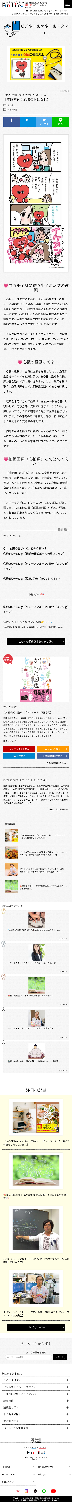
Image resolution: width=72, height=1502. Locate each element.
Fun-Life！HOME (36, 10)
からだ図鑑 (12, 109)
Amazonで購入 (52, 749)
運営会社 (42, 1474)
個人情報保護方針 (46, 1466)
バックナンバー (36, 1327)
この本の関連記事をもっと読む (36, 641)
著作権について (9, 1474)
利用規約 (6, 1466)
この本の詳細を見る (56, 763)
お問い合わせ (8, 1481)
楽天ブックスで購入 (19, 749)
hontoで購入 (19, 756)
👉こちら (46, 622)
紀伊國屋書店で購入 (53, 756)
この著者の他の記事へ (56, 809)
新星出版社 (29, 5)
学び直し (11, 105)
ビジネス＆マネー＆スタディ (57, 10)
